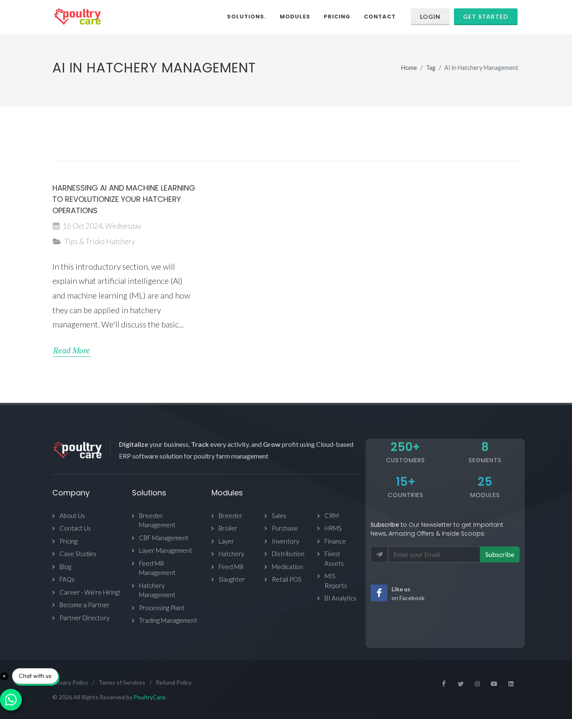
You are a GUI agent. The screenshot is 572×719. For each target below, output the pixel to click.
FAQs (67, 579)
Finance (335, 541)
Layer (226, 541)
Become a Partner (84, 604)
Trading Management (168, 620)
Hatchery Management (157, 590)
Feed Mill (231, 566)
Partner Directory (84, 617)
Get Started (485, 16)
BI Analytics (340, 598)
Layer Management (165, 550)
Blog (65, 566)
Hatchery (120, 241)
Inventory (285, 541)
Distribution (288, 553)
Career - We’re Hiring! (90, 592)
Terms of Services (121, 682)
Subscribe (499, 554)
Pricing (68, 541)
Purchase (285, 528)
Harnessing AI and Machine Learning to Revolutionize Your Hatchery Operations (123, 199)
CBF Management (163, 537)
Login (430, 16)
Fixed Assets (334, 558)
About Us (72, 515)
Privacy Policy (70, 682)
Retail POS (286, 579)
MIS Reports (336, 580)
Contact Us (75, 528)
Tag (430, 67)
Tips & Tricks (84, 241)
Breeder (230, 515)
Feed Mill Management (157, 568)
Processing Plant (162, 607)
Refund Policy (174, 682)
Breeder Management (157, 520)
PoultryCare (149, 697)
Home (409, 67)
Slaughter (232, 579)
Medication (287, 566)
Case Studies (77, 553)
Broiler (228, 528)
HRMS (333, 528)
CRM (332, 515)
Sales (279, 515)
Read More (71, 350)
